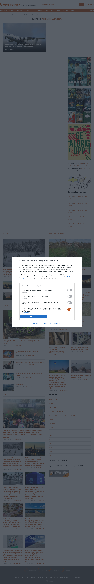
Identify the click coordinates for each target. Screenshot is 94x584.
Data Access (47, 323)
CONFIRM (33, 316)
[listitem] (47, 286)
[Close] (79, 261)
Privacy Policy (57, 323)
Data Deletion (37, 323)
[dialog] (47, 292)
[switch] (69, 290)
